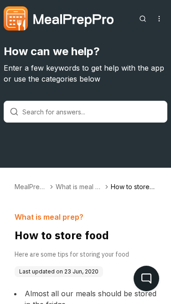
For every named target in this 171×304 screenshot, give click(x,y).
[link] (133, 186)
